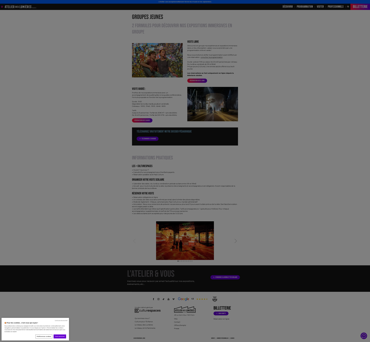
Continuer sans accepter (61, 320)
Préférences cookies (44, 336)
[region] (35, 329)
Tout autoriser (60, 336)
